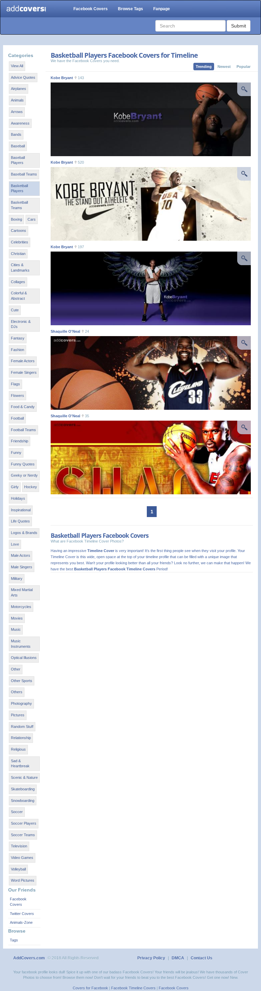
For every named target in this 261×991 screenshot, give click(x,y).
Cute (15, 310)
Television (19, 846)
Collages (18, 282)
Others (16, 692)
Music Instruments (21, 643)
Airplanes (18, 89)
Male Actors (20, 555)
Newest (224, 67)
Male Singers (21, 567)
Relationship (21, 738)
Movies (17, 618)
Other (15, 669)
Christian (18, 254)
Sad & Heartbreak (20, 763)
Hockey (30, 487)
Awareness (20, 123)
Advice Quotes (23, 77)
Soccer (17, 812)
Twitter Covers (22, 914)
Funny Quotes (23, 464)
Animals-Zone (21, 922)
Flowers (17, 395)
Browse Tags (130, 8)
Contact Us (201, 958)
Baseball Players (18, 160)
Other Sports (21, 681)
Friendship (19, 441)
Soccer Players (23, 823)
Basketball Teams (19, 205)
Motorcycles (21, 607)
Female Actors (23, 361)
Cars (32, 219)
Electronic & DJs (21, 324)
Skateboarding (23, 789)
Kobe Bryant (62, 78)
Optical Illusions (24, 658)
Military (16, 578)
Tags (14, 940)
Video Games (22, 858)
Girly (15, 487)
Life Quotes (20, 521)
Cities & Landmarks (20, 267)
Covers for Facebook (90, 988)
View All (17, 66)
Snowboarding (22, 801)
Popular (243, 67)
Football (17, 418)
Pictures (17, 715)
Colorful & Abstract (19, 295)
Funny (16, 453)
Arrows (17, 112)
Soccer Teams (23, 835)
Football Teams (23, 430)
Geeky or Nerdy (24, 475)
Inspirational (21, 510)
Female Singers (24, 372)
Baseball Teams (24, 174)
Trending (204, 67)
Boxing (16, 219)
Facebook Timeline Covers (133, 988)
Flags (15, 384)
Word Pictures (22, 880)
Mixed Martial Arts (22, 592)
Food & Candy (23, 407)
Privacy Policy (151, 958)
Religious (18, 749)
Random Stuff (22, 726)
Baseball (18, 146)
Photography (21, 703)
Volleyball (18, 869)
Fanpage (161, 8)
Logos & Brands (24, 533)
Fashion (17, 350)
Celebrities (19, 242)
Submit (238, 26)
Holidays (18, 498)
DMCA (178, 958)
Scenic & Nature (24, 777)
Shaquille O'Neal (65, 331)
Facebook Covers (90, 8)
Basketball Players (19, 188)
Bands (16, 134)
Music (16, 629)
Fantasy (17, 338)
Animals (17, 100)
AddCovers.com (29, 958)
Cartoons (18, 230)
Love (15, 544)
